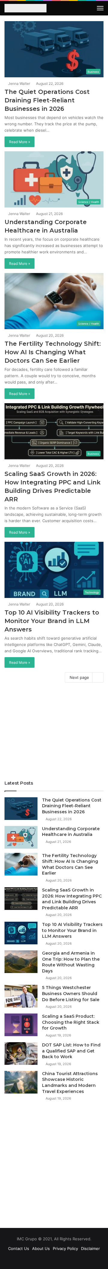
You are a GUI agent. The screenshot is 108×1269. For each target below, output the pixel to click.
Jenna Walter (18, 83)
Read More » (19, 142)
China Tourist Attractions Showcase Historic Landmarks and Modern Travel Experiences (70, 1082)
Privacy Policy (65, 1248)
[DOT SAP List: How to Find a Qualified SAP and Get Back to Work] (21, 1053)
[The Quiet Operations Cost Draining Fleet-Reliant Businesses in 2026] (21, 808)
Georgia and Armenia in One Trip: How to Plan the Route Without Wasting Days (71, 962)
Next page (79, 677)
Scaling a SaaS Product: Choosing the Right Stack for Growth (70, 1022)
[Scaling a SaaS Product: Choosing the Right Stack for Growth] (21, 1025)
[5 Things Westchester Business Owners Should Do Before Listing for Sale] (21, 996)
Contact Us (18, 1248)
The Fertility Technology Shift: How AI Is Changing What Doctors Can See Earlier (52, 352)
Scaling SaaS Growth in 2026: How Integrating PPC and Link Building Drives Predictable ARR (72, 899)
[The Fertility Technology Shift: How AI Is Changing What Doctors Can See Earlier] (21, 864)
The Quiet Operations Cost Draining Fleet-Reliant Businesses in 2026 (47, 100)
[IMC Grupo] (25, 9)
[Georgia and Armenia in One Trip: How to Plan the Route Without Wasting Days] (21, 961)
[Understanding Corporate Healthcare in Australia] (21, 837)
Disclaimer (90, 1248)
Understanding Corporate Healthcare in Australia (71, 831)
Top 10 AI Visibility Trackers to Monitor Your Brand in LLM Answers (51, 621)
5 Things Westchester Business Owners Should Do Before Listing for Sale (70, 993)
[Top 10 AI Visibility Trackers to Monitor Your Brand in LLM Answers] (21, 933)
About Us (41, 1248)
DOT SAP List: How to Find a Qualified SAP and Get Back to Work (71, 1050)
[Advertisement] (54, 733)
